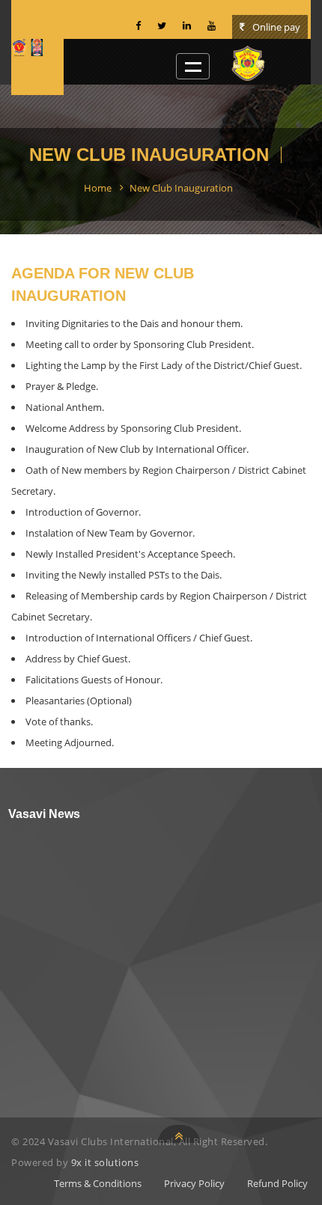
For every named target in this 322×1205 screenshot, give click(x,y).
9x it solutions (105, 1162)
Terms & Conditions (98, 1183)
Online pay (275, 27)
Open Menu (193, 66)
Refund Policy (277, 1183)
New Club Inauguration (181, 188)
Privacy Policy (194, 1183)
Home (98, 188)
